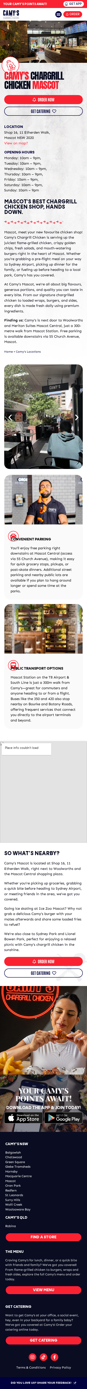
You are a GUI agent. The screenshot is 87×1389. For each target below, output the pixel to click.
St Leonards (14, 1195)
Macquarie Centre (18, 1176)
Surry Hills (12, 1200)
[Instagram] (32, 1357)
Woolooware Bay (17, 1209)
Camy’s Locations (28, 351)
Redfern (11, 1190)
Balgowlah (13, 1152)
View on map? (16, 143)
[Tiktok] (43, 1357)
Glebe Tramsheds (17, 1167)
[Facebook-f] (54, 1357)
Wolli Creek (13, 1204)
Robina (10, 1226)
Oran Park (13, 1186)
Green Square (15, 1162)
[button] (58, 14)
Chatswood (13, 1157)
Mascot (10, 1181)
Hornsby (11, 1171)
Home (8, 351)
